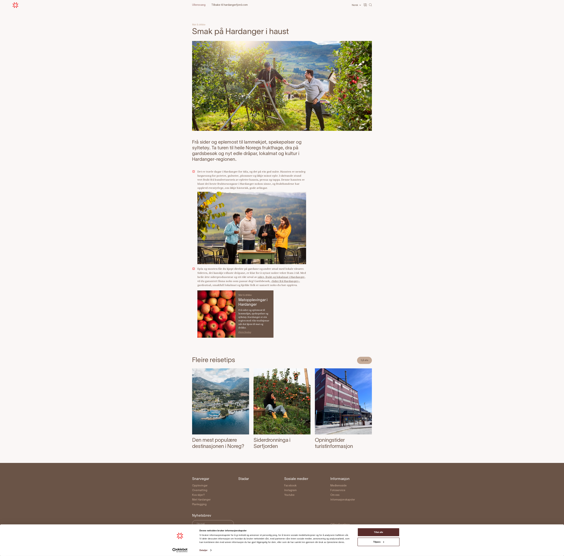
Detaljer (203, 550)
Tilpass (377, 541)
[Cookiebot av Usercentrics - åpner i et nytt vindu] (180, 550)
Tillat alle (378, 532)
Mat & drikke (198, 25)
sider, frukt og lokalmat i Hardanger (281, 277)
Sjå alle (364, 360)
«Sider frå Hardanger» (285, 281)
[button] (356, 5)
